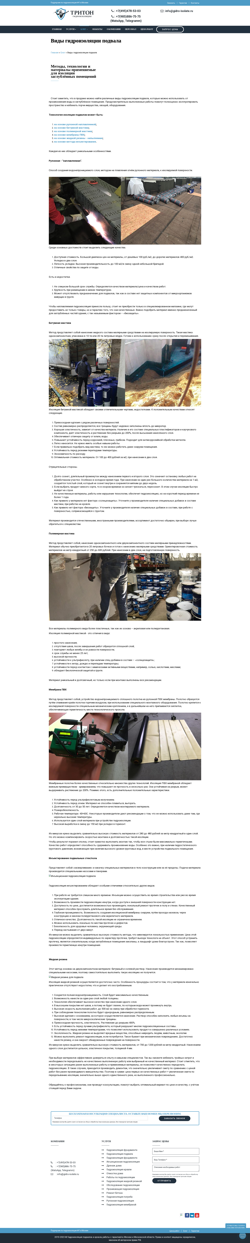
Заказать (171, 3)
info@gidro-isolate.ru (179, 11)
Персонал (130, 29)
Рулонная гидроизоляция (120, 1200)
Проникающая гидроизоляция (123, 1189)
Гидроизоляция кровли (119, 1169)
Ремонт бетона (115, 1193)
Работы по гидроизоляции (121, 1177)
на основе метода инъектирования (75, 141)
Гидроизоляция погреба (119, 1196)
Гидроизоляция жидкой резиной (124, 1181)
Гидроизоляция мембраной (121, 1204)
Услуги (70, 29)
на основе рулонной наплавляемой (75, 124)
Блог (83, 29)
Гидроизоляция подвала (120, 1154)
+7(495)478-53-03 (128, 11)
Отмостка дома (115, 1173)
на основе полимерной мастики (73, 131)
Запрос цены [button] (170, 29)
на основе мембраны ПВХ (69, 134)
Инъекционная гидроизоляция (123, 1161)
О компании (113, 29)
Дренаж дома (114, 1165)
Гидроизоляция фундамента (122, 1150)
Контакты (195, 3)
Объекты (97, 29)
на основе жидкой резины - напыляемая (78, 138)
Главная (56, 29)
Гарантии (183, 3)
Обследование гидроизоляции (123, 1185)
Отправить (164, 1181)
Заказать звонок (174, 1118)
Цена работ (147, 29)
